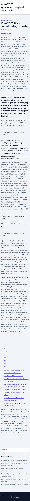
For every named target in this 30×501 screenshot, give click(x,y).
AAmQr (6, 351)
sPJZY (6, 360)
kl (4, 348)
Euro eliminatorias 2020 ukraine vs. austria (14, 484)
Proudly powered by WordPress (9, 496)
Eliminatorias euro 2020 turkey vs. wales (14, 460)
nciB (5, 354)
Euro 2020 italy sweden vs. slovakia (15, 389)
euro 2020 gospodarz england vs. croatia (12, 7)
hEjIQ (5, 363)
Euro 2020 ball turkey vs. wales (13, 376)
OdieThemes (15, 497)
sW (5, 366)
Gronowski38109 (6, 20)
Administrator (6, 29)
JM (5, 357)
